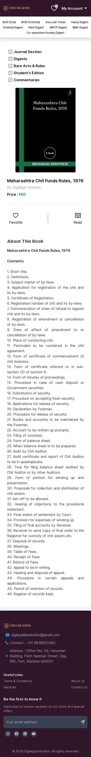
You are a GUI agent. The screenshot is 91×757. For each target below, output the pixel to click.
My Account (72, 8)
